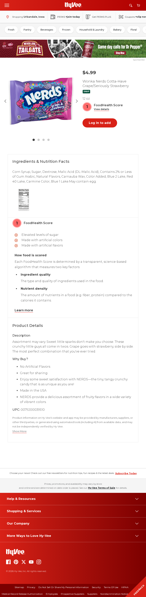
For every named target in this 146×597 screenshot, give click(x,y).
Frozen (66, 29)
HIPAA (125, 587)
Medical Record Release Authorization (22, 593)
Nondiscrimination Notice (114, 593)
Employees (52, 593)
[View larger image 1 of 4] (41, 101)
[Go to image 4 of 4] (48, 140)
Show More (19, 431)
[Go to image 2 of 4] (38, 140)
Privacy (31, 587)
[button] (101, 109)
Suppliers (92, 593)
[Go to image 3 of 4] (43, 140)
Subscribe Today (126, 473)
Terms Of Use (111, 587)
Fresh (11, 29)
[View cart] (138, 5)
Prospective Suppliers (72, 593)
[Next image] (77, 101)
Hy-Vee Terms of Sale (101, 487)
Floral (134, 29)
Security (96, 587)
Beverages (46, 29)
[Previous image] (5, 101)
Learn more (24, 310)
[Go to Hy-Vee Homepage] (73, 5)
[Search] (131, 5)
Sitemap (19, 587)
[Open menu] (7, 5)
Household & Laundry (91, 29)
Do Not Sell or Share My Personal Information (63, 587)
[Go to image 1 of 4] (33, 140)
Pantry (27, 29)
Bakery (117, 29)
